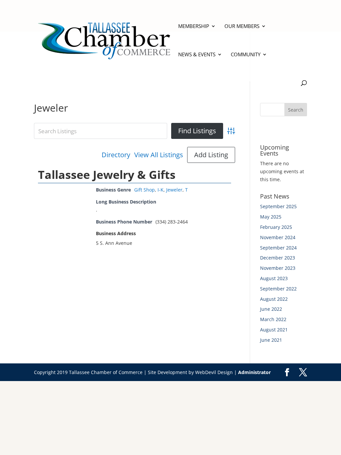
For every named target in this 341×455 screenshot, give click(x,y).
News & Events (196, 55)
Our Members (241, 26)
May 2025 (270, 217)
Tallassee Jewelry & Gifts (106, 174)
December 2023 (277, 257)
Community (245, 55)
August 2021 (274, 329)
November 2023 (277, 268)
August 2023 (274, 278)
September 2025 (278, 206)
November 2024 (277, 237)
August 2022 (274, 299)
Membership (193, 26)
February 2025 (276, 227)
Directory (116, 155)
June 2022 (271, 309)
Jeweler (174, 190)
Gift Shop (144, 190)
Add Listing (211, 154)
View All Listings (158, 155)
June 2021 (271, 340)
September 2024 (278, 247)
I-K (161, 190)
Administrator (254, 372)
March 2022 (273, 319)
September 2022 (278, 288)
